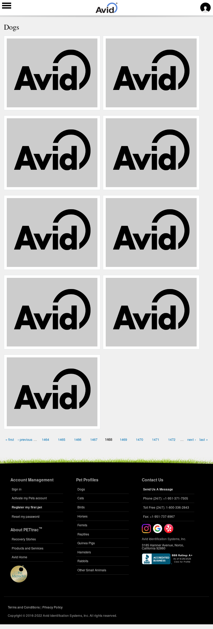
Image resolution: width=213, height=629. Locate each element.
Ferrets (82, 525)
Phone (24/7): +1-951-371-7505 (165, 498)
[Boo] (52, 184)
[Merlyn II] (52, 104)
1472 (171, 439)
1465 (61, 439)
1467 (93, 439)
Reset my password (25, 516)
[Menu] (6, 6)
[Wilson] (52, 423)
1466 (77, 439)
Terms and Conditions (24, 607)
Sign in (17, 489)
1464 (45, 439)
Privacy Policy (52, 607)
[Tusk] (52, 263)
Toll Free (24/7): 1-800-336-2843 (166, 507)
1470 (139, 439)
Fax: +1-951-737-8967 (159, 516)
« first (9, 439)
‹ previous (25, 439)
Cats (80, 498)
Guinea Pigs (86, 543)
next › (191, 439)
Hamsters (84, 552)
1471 (155, 439)
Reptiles (83, 534)
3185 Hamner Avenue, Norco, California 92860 (163, 546)
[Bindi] (151, 104)
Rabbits (82, 561)
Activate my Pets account (29, 498)
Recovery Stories (24, 539)
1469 (123, 439)
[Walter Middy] (151, 184)
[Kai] (151, 343)
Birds (81, 507)
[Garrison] (151, 263)
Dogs (81, 489)
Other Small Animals (91, 570)
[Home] (106, 11)
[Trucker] (52, 343)
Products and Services (27, 548)
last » (203, 439)
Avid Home (19, 557)
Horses (82, 516)
